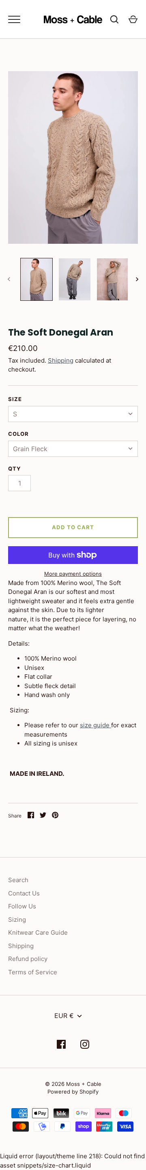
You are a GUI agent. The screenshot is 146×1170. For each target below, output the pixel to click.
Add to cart (73, 527)
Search (18, 880)
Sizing (17, 919)
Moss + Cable (83, 1084)
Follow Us (22, 906)
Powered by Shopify (73, 1091)
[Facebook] (61, 1046)
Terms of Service (32, 972)
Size (15, 399)
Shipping (60, 360)
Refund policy (27, 959)
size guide (95, 725)
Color (18, 434)
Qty (14, 468)
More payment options (73, 573)
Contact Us (24, 893)
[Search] (114, 19)
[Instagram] (84, 1046)
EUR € (64, 1016)
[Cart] (133, 19)
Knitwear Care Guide (38, 932)
